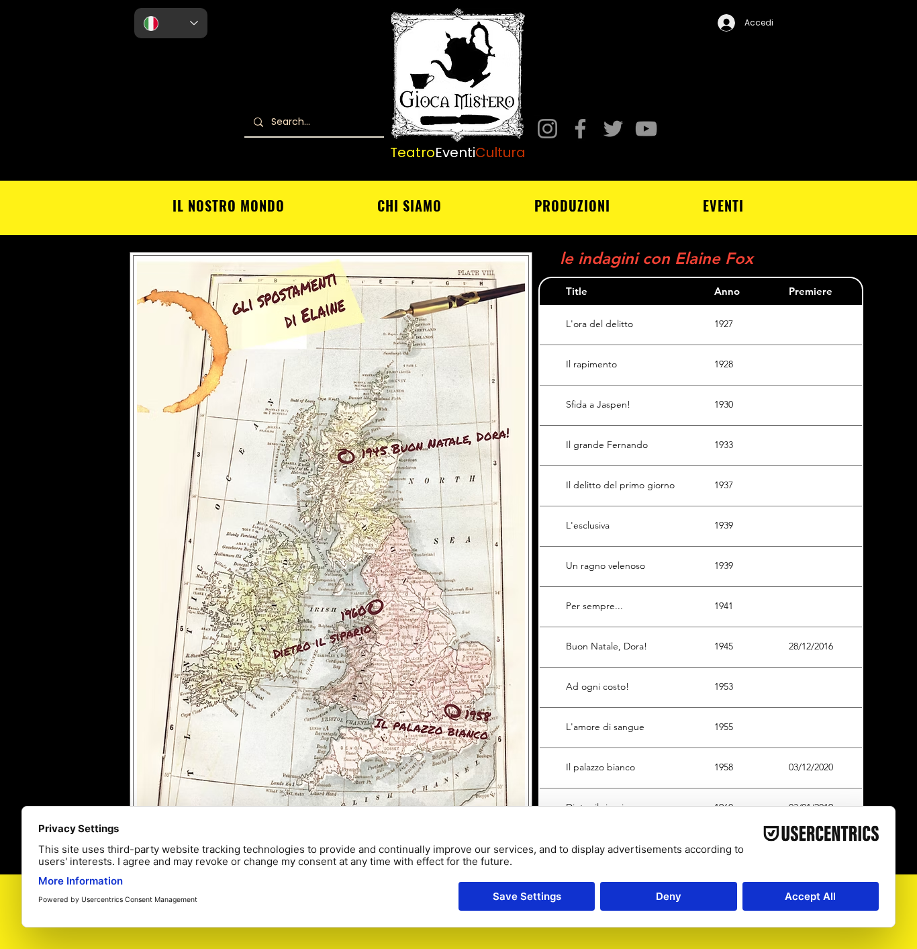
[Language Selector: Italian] (170, 23)
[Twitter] (613, 129)
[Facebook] (580, 129)
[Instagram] (547, 129)
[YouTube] (646, 129)
